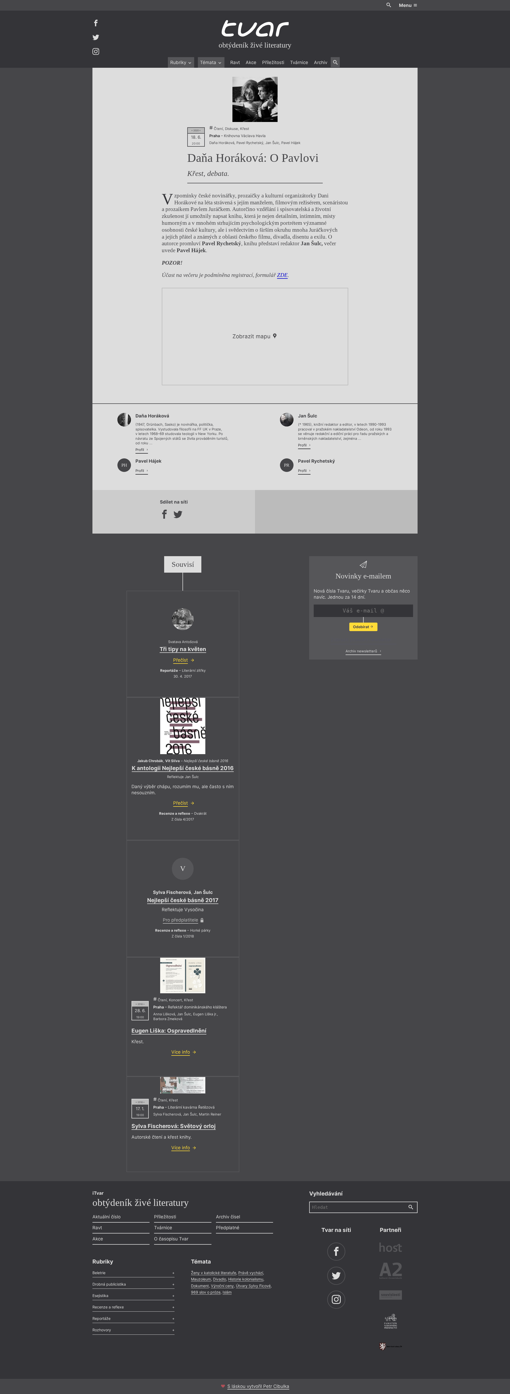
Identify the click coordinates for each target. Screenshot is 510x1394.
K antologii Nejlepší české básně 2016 (183, 768)
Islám (227, 1292)
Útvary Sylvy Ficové (253, 1285)
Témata (209, 62)
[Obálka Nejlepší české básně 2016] (182, 726)
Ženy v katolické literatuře (213, 1272)
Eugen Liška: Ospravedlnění (168, 1030)
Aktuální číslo (106, 1216)
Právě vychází (250, 1272)
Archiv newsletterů (362, 651)
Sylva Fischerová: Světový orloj (173, 1126)
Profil (140, 449)
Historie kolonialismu (245, 1279)
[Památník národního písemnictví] (390, 1322)
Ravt (235, 62)
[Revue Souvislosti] (390, 1295)
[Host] (390, 1248)
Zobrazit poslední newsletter (362, 639)
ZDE (282, 275)
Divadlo (219, 1279)
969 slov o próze (205, 1292)
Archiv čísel (228, 1216)
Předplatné (227, 1227)
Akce (251, 62)
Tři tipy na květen (183, 649)
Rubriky (179, 62)
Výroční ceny (222, 1285)
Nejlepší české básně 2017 (182, 900)
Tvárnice (299, 62)
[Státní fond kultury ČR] (390, 1346)
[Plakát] (255, 99)
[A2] (390, 1271)
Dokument (200, 1285)
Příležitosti (273, 62)
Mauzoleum (201, 1279)
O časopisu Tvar (171, 1238)
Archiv (320, 62)
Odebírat (361, 626)
